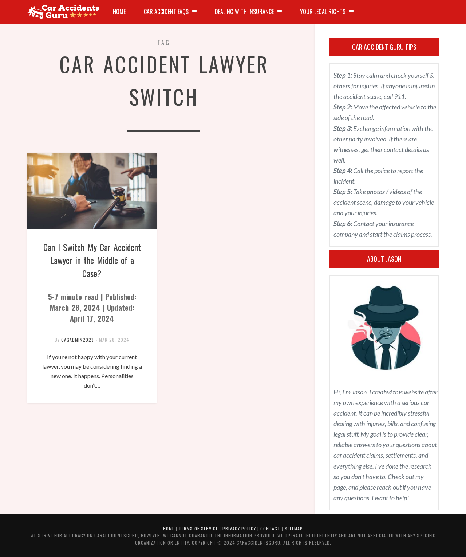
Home (119, 11)
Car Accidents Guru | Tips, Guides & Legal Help (63, 12)
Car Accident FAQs (166, 11)
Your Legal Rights (322, 11)
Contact (270, 528)
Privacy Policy (239, 528)
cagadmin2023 (77, 340)
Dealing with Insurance (244, 11)
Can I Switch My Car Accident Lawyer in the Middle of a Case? (92, 282)
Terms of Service (198, 528)
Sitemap (294, 528)
